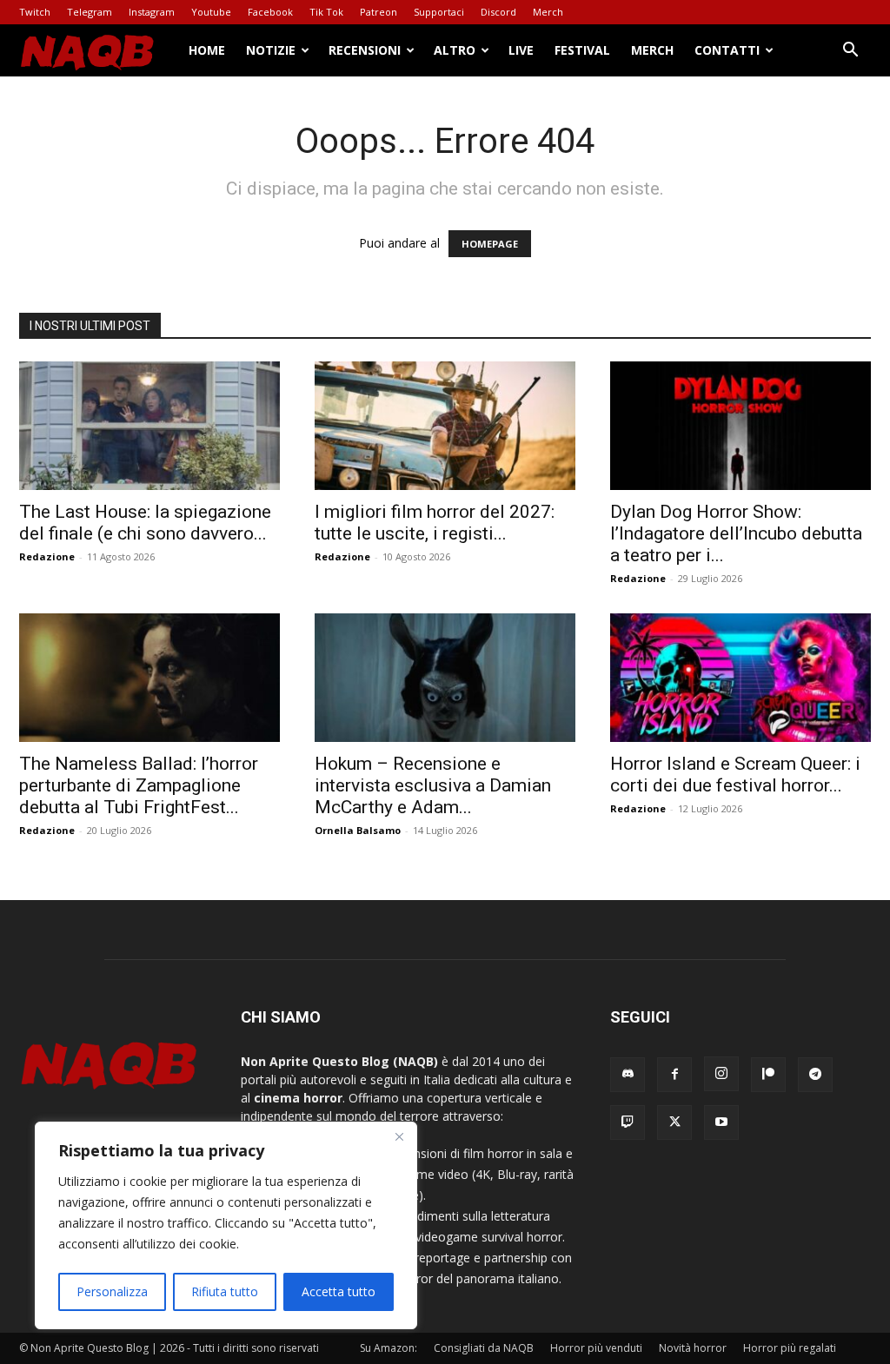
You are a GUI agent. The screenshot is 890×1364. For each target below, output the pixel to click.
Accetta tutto (338, 1291)
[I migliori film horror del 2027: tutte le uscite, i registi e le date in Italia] (445, 425)
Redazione (47, 556)
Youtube (211, 11)
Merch (548, 11)
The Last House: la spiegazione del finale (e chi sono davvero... (145, 522)
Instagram (152, 11)
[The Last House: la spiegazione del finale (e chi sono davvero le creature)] (149, 425)
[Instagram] (721, 1073)
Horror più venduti (596, 1348)
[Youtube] (721, 1122)
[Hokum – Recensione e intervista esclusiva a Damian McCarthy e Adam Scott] (445, 677)
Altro (454, 50)
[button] (850, 51)
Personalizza (112, 1291)
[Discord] (627, 1074)
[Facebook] (674, 1074)
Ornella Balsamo (358, 830)
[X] (674, 1122)
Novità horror (693, 1348)
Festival (582, 50)
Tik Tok (326, 11)
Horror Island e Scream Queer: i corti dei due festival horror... (735, 774)
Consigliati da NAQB (484, 1348)
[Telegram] (815, 1074)
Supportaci (439, 11)
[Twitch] (627, 1122)
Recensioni (365, 50)
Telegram (89, 11)
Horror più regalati (789, 1348)
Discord (498, 11)
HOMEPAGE (490, 243)
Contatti (727, 50)
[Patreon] (768, 1074)
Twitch (34, 11)
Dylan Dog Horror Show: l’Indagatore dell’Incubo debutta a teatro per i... (736, 533)
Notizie (271, 50)
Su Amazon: (388, 1348)
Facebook (270, 11)
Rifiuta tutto (224, 1291)
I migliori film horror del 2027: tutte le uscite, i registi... (435, 522)
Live (521, 50)
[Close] (399, 1136)
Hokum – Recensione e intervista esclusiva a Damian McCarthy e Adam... (433, 785)
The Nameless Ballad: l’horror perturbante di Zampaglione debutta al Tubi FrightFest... (138, 785)
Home (207, 50)
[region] (226, 1225)
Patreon (378, 11)
